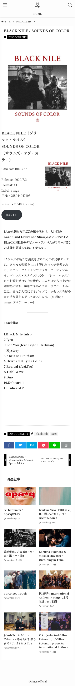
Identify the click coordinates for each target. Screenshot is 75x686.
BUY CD (12, 215)
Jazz (54, 433)
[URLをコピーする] (66, 445)
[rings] (37, 5)
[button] (9, 445)
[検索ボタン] (70, 5)
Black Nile (42, 433)
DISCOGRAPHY (17, 37)
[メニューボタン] (5, 5)
